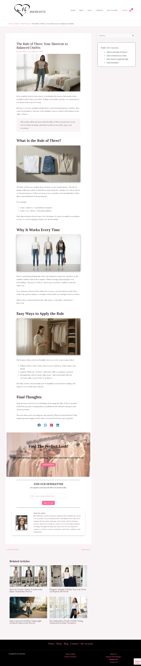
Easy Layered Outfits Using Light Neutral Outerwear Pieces (26, 622)
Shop (81, 10)
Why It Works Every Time (117, 55)
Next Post (86, 549)
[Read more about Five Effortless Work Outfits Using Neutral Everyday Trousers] (68, 607)
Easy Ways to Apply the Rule (117, 59)
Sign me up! (48, 503)
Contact (99, 10)
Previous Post (12, 549)
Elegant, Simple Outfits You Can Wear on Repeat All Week (68, 590)
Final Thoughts (112, 62)
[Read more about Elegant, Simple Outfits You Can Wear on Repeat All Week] (68, 576)
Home (73, 10)
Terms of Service (70, 657)
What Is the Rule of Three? (117, 52)
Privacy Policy (70, 654)
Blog (90, 10)
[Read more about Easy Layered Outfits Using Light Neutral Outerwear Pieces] (28, 607)
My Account (112, 10)
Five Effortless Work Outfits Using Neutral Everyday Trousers (66, 622)
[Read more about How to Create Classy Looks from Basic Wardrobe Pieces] (28, 576)
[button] (39, 425)
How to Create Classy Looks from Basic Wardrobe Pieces (26, 590)
